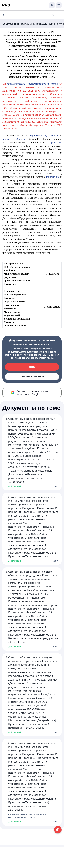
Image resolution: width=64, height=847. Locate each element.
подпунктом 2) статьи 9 (15, 139)
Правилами (55, 142)
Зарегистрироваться (32, 376)
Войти (32, 366)
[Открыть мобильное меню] (59, 5)
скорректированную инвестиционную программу (32, 83)
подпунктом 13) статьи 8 (43, 135)
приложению (52, 177)
